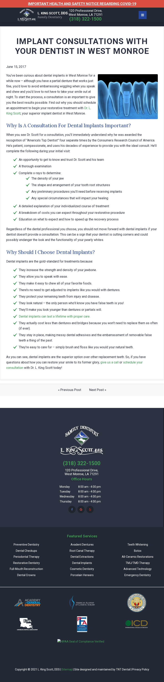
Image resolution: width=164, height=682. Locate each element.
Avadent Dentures (82, 544)
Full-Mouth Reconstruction (26, 568)
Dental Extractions (82, 556)
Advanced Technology (138, 568)
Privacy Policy (140, 669)
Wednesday (67, 496)
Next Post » (97, 390)
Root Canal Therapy (82, 550)
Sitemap (67, 669)
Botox (137, 550)
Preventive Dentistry (26, 544)
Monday (65, 486)
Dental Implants (82, 563)
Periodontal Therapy (26, 556)
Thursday (66, 501)
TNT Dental (123, 669)
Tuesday (65, 491)
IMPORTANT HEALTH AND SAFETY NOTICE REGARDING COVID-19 (82, 4)
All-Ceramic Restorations (137, 556)
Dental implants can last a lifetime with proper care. (54, 316)
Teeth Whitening (137, 544)
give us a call (109, 362)
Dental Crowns (26, 575)
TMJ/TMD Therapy (138, 563)
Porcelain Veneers (82, 575)
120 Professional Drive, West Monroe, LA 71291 (86, 13)
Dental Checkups (26, 550)
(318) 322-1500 (85, 19)
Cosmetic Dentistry (82, 568)
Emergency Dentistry (137, 575)
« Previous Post (69, 390)
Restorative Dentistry (26, 563)
